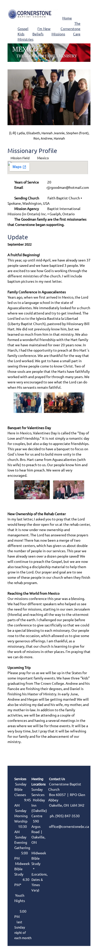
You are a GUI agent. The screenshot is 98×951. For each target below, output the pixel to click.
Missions (58, 34)
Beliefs (37, 34)
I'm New (44, 29)
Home (67, 18)
